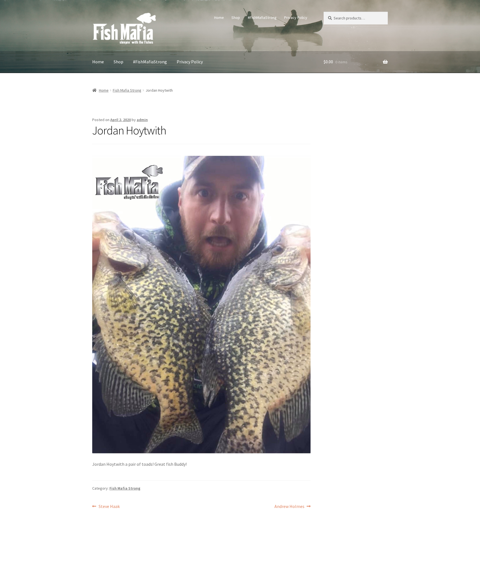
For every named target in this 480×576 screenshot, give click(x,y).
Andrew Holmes (289, 506)
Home (219, 17)
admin (142, 119)
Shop (235, 17)
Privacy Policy (295, 17)
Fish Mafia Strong (127, 90)
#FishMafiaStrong (262, 17)
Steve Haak (109, 506)
